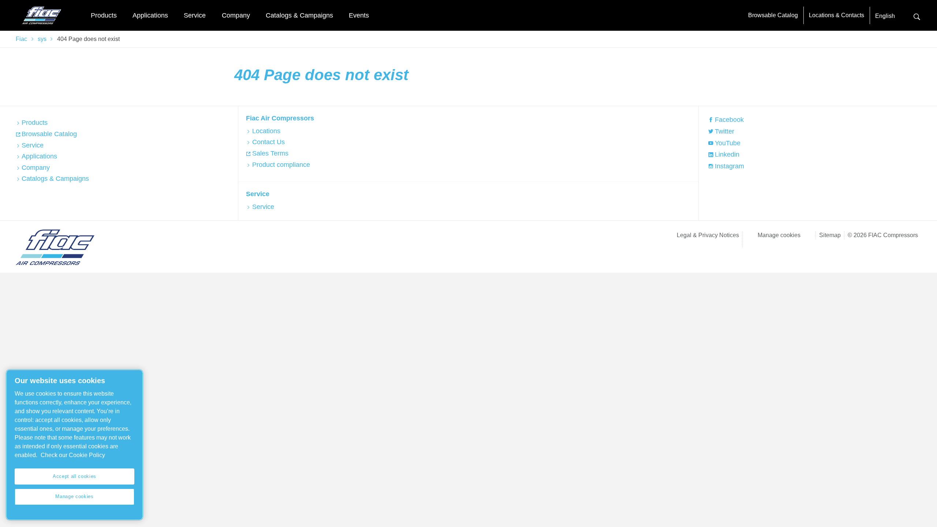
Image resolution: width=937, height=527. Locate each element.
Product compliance (281, 164)
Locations (266, 131)
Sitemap (830, 235)
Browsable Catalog (773, 15)
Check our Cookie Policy (73, 455)
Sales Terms (270, 153)
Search (916, 16)
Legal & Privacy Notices (708, 235)
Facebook (729, 119)
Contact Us (268, 142)
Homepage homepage (41, 15)
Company (236, 15)
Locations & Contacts (836, 15)
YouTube (727, 143)
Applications (150, 15)
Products (104, 15)
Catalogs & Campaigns (299, 15)
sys (42, 39)
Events (359, 15)
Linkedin (727, 154)
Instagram (729, 166)
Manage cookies (779, 235)
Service (195, 15)
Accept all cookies (74, 476)
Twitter (724, 131)
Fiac (21, 39)
